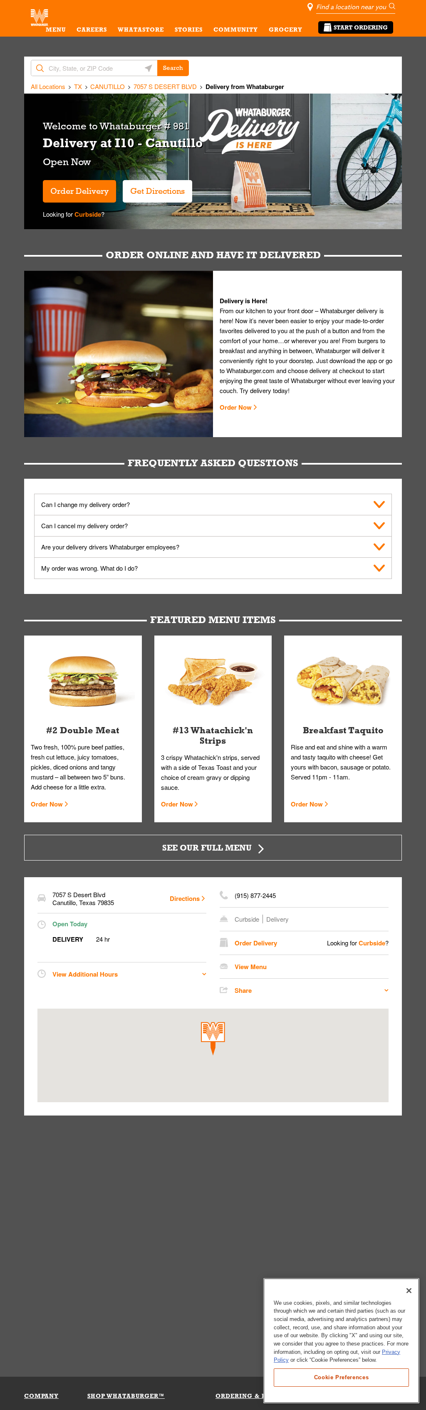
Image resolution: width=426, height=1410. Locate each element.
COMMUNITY (235, 29)
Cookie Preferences (341, 1377)
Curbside (87, 214)
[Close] (409, 1290)
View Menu (251, 966)
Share (243, 990)
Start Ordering (361, 27)
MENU (56, 29)
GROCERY (285, 29)
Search (173, 67)
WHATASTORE (141, 29)
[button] (213, 1039)
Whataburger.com (251, 370)
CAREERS (92, 29)
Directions (185, 898)
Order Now (236, 407)
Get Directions (154, 187)
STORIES (189, 29)
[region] (341, 1340)
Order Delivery (79, 190)
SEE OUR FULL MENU (207, 847)
